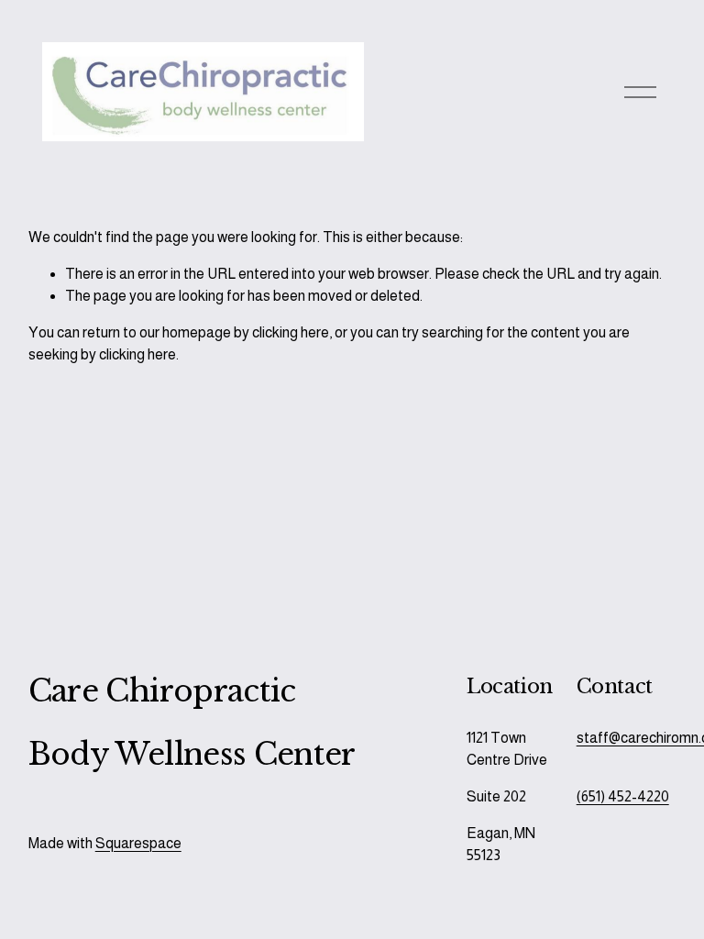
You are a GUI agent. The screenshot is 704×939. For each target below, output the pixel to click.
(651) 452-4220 (623, 796)
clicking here (290, 332)
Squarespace (138, 843)
